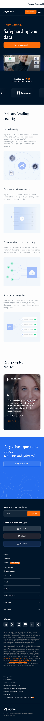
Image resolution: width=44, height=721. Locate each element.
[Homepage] (9, 12)
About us (7, 559)
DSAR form (7, 694)
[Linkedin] (6, 624)
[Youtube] (25, 624)
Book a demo (30, 12)
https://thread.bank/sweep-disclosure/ (15, 658)
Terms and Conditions (10, 683)
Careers (6, 563)
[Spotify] (38, 624)
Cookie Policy (8, 680)
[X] (12, 624)
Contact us (7, 575)
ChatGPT (23, 529)
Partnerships (8, 567)
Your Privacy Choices (10, 697)
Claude (23, 536)
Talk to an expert (20, 45)
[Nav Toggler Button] (39, 12)
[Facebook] (32, 624)
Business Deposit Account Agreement (15, 688)
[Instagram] (19, 624)
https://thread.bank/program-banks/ (20, 660)
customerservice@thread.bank (18, 662)
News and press (9, 571)
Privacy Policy (8, 677)
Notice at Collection (23, 697)
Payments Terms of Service (12, 686)
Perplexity (23, 544)
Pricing (6, 554)
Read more (11, 421)
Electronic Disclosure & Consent (13, 691)
